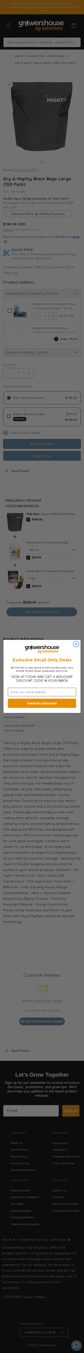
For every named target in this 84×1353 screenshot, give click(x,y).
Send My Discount (42, 703)
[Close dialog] (76, 644)
